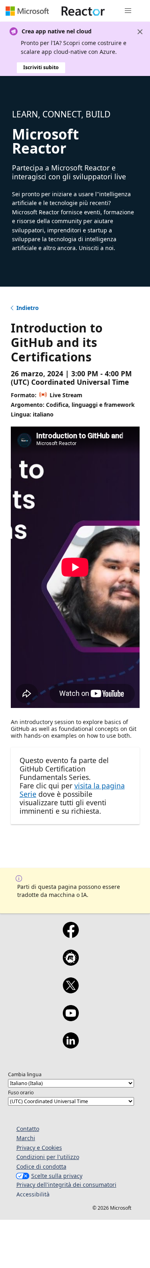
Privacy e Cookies (39, 1147)
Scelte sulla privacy (56, 1176)
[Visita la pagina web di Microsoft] (27, 11)
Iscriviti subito (41, 67)
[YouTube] (71, 1018)
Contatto (27, 1129)
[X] (71, 990)
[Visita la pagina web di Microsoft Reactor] (83, 11)
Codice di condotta (41, 1166)
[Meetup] (71, 963)
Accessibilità (33, 1194)
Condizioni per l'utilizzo (47, 1157)
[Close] (140, 31)
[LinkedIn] (71, 1045)
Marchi (25, 1138)
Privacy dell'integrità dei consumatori (66, 1184)
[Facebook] (71, 935)
